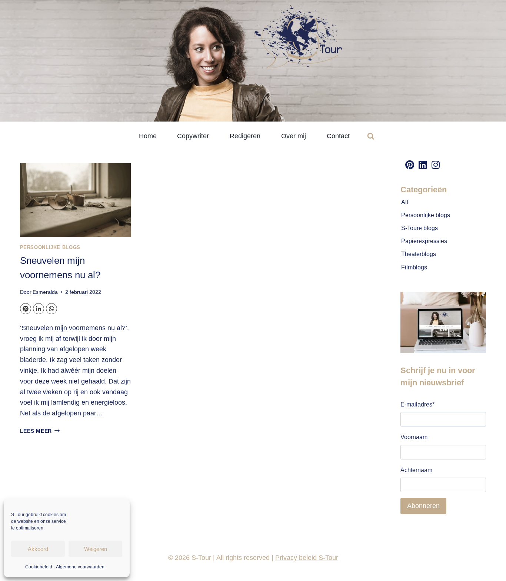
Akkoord (38, 549)
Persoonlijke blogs (50, 247)
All (404, 202)
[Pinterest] (25, 308)
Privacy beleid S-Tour (306, 557)
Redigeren (245, 136)
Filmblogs (414, 267)
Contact (338, 136)
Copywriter (193, 136)
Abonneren (423, 505)
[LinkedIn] (38, 308)
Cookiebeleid (38, 567)
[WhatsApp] (51, 308)
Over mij (293, 136)
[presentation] (75, 200)
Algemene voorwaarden (80, 567)
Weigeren (95, 549)
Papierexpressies (424, 241)
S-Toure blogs (419, 228)
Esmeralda (45, 292)
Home (148, 136)
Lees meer (40, 431)
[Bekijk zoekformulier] (371, 136)
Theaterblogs (418, 254)
